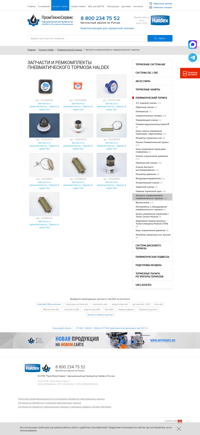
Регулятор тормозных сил (149, 138)
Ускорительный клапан (147, 182)
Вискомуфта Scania (62, 328)
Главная (31, 49)
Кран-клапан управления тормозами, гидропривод (149, 132)
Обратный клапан (145, 107)
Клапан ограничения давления (152, 156)
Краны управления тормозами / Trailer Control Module (152, 215)
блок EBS (109, 309)
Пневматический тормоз (69, 49)
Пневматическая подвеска (152, 257)
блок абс (158, 304)
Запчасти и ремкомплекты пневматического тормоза (149, 197)
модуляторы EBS (92, 309)
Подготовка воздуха (149, 265)
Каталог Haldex (46, 49)
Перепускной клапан (146, 163)
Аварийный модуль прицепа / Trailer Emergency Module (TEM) (152, 222)
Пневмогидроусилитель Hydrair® (152, 124)
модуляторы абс (120, 304)
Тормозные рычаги (148, 309)
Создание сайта (171, 421)
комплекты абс (100, 304)
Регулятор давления (146, 174)
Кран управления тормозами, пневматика (151, 151)
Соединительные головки (149, 115)
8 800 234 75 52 (100, 18)
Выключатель (142, 202)
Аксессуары (143, 81)
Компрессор (142, 111)
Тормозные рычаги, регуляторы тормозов (149, 275)
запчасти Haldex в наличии (100, 314)
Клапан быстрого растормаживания (145, 168)
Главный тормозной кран (149, 191)
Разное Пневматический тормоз (152, 142)
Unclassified (143, 285)
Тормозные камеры (148, 89)
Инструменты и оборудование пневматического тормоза (151, 208)
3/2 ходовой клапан (146, 103)
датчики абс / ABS (141, 304)
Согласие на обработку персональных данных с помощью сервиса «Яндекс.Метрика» (64, 406)
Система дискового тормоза (148, 247)
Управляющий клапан (147, 120)
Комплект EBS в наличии (49, 304)
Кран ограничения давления (150, 230)
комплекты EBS (71, 309)
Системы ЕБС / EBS (147, 73)
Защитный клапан (145, 187)
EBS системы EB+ (51, 309)
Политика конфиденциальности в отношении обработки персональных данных (61, 398)
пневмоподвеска (126, 309)
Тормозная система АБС (151, 64)
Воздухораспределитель (148, 178)
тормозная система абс (76, 304)
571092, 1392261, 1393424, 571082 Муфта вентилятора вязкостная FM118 (111, 328)
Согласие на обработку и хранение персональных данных (49, 402)
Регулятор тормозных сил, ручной (153, 234)
